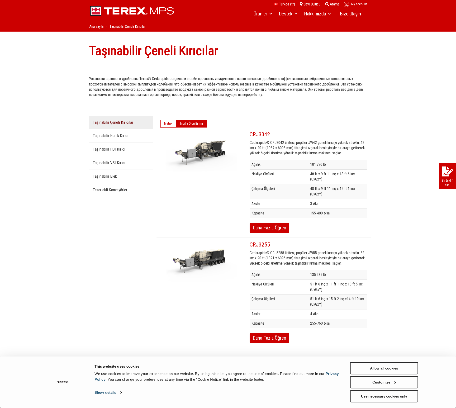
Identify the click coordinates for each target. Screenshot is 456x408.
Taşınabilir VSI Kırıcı (109, 162)
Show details (105, 393)
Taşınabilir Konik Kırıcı (110, 135)
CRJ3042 (260, 134)
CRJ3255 (260, 244)
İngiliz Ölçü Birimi (191, 123)
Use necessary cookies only (384, 396)
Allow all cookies (384, 368)
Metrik (168, 123)
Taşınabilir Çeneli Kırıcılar (113, 122)
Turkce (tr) (286, 4)
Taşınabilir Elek (105, 176)
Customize (381, 382)
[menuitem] (262, 14)
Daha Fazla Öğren (269, 228)
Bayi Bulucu (311, 4)
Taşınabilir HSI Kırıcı (109, 149)
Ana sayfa (96, 26)
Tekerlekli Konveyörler (110, 189)
